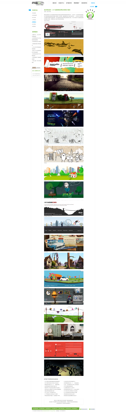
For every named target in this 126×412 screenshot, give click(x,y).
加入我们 (34, 24)
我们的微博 (92, 409)
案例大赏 (54, 2)
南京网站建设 (35, 408)
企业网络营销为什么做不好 (69, 387)
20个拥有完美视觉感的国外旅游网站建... (52, 381)
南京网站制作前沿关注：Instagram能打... (72, 389)
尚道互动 (38, 3)
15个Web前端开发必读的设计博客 (70, 392)
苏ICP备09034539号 (46, 410)
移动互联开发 (84, 2)
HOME (92, 6)
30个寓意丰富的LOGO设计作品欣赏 (51, 383)
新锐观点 (34, 22)
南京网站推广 (74, 408)
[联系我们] (36, 77)
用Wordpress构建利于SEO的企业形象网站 (53, 389)
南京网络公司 (54, 408)
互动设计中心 (61, 2)
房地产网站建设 (62, 408)
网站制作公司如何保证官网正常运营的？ (52, 387)
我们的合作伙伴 (84, 409)
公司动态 (34, 19)
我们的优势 (34, 15)
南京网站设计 (48, 408)
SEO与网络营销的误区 (68, 386)
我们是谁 (34, 13)
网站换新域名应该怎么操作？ (69, 394)
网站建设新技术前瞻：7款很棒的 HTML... (53, 395)
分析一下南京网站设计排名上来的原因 (71, 384)
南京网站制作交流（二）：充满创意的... (71, 383)
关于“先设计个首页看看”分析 (50, 392)
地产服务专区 (69, 2)
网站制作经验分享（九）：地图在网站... (52, 384)
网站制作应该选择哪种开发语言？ (70, 395)
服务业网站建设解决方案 (49, 390)
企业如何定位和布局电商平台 (69, 381)
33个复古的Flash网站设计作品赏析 (70, 390)
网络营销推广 (76, 2)
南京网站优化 (68, 408)
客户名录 (34, 17)
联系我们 (34, 26)
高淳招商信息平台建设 (36, 41)
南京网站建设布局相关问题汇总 (51, 386)
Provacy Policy (52, 410)
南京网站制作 (42, 408)
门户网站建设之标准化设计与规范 (51, 394)
